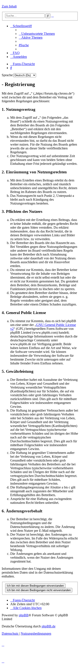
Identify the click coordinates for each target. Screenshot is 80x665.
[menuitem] (37, 33)
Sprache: (7, 75)
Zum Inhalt (9, 6)
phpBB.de (48, 626)
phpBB (24, 615)
